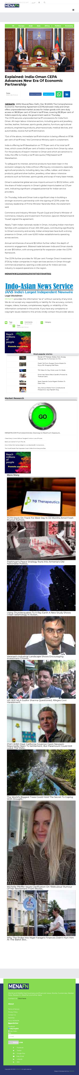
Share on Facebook (35, 94)
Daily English (14, 1028)
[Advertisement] (40, 17)
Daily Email (20, 1056)
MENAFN (10, 104)
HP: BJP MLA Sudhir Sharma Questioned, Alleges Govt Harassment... (37, 701)
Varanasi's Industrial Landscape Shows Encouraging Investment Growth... (35, 657)
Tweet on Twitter (48, 94)
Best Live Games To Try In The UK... (15, 441)
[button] (39, 2)
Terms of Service (13, 1009)
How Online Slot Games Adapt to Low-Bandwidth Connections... (25, 445)
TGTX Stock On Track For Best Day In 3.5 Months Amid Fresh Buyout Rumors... (40, 519)
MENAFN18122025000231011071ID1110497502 (28, 274)
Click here (22, 998)
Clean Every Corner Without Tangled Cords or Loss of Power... (24, 438)
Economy (69, 26)
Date (8, 93)
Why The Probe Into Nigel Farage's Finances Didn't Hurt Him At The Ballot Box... (40, 938)
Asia (38, 26)
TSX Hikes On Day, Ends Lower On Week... (52, 370)
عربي (34, 2)
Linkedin (19, 1059)
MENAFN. (18, 1069)
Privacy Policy (13, 1012)
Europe (21, 26)
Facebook (19, 1048)
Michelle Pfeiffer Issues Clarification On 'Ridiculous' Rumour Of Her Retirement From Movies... (39, 887)
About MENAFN (13, 1021)
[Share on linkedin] (67, 94)
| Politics (57, 26)
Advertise (11, 1018)
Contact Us (12, 1015)
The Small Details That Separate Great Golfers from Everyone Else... (25, 448)
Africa (47, 26)
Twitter (18, 1050)
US (10, 26)
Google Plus (20, 1053)
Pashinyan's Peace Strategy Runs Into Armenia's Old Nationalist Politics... (35, 562)
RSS (18, 1062)
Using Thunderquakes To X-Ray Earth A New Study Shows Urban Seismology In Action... (39, 613)
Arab (30, 26)
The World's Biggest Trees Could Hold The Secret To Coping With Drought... (40, 798)
